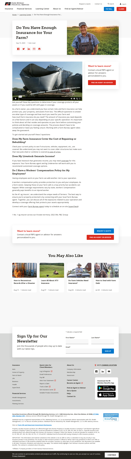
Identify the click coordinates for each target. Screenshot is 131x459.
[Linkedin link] (103, 371)
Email (68, 347)
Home (14, 15)
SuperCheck (73, 206)
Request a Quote (85, 4)
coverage (65, 161)
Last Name (95, 338)
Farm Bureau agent (36, 206)
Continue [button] (112, 455)
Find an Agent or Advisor (102, 83)
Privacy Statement (18, 456)
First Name (70, 338)
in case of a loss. (54, 152)
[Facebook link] (96, 371)
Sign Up (108, 351)
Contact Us (98, 4)
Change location (109, 365)
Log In (124, 4)
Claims (121, 9)
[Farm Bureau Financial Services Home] (17, 3)
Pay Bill (109, 9)
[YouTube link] (109, 371)
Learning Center (25, 15)
